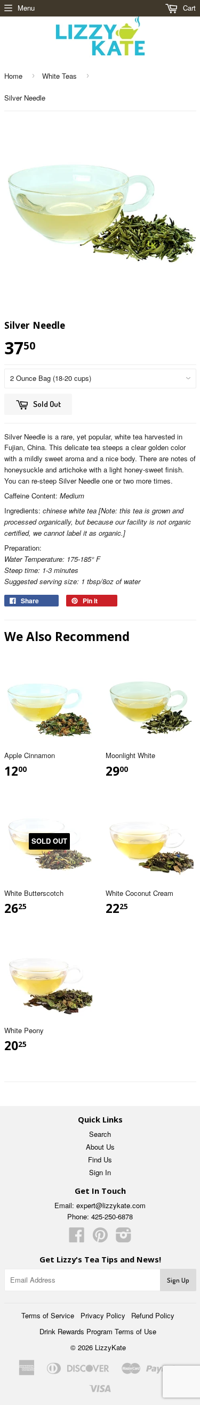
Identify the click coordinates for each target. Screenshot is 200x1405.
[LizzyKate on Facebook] (77, 1238)
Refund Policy (152, 1315)
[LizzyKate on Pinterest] (100, 1238)
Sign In (100, 1172)
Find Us (100, 1159)
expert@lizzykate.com (111, 1205)
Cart (188, 8)
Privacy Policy (103, 1315)
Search (100, 1134)
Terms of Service (47, 1315)
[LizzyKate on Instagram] (124, 1238)
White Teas (59, 76)
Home (13, 76)
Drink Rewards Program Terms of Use (97, 1331)
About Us (100, 1147)
